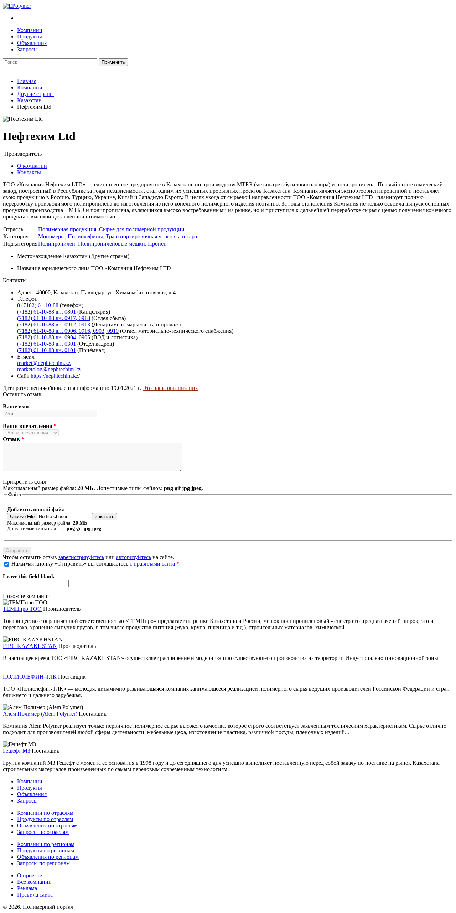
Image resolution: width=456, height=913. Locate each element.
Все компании (34, 882)
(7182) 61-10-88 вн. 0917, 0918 (53, 318)
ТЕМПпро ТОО (22, 609)
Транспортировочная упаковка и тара (151, 236)
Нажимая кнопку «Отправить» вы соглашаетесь (95, 564)
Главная (26, 81)
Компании (29, 30)
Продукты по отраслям (45, 819)
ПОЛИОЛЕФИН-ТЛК (30, 677)
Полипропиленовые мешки (111, 244)
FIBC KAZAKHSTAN (30, 646)
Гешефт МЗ (16, 751)
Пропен (157, 244)
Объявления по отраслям (47, 825)
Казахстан (29, 100)
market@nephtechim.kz (44, 363)
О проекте (29, 875)
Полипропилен (56, 244)
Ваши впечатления (30, 426)
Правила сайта (35, 895)
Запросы (27, 49)
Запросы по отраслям (43, 832)
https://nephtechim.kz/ (55, 376)
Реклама (27, 888)
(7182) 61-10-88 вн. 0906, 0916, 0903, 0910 (68, 331)
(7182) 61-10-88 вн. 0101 (46, 350)
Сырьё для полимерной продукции (142, 229)
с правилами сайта (152, 564)
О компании (32, 166)
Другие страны (35, 94)
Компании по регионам (45, 844)
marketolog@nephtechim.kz (49, 369)
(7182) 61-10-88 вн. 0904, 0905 (53, 337)
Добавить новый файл (36, 509)
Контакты (29, 172)
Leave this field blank (29, 576)
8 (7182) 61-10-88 (37, 305)
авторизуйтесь (133, 557)
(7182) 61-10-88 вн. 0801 (46, 312)
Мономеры (51, 236)
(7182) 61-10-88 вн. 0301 (46, 344)
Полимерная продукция (67, 229)
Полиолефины (85, 236)
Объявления (32, 43)
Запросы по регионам (43, 863)
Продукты (29, 36)
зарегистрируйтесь (81, 557)
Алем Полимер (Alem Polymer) (40, 714)
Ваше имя (16, 406)
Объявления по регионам (48, 857)
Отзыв (13, 439)
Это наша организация (170, 388)
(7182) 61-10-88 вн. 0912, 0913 (53, 324)
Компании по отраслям (45, 813)
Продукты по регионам (45, 850)
